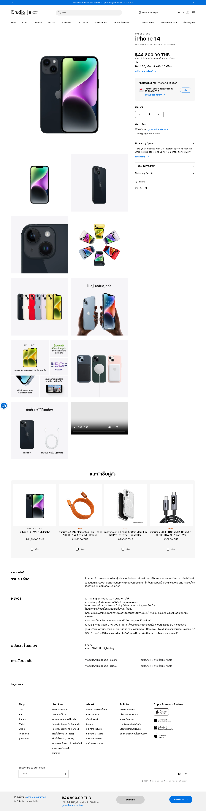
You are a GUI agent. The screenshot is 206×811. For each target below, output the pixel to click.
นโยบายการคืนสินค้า (129, 714)
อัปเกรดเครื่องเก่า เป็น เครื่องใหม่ (67, 743)
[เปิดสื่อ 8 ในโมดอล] (39, 368)
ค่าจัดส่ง (146, 58)
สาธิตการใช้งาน (59, 714)
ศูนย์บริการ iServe (94, 743)
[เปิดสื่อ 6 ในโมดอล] (39, 306)
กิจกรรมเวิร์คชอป (60, 709)
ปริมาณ (139, 106)
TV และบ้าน (24, 734)
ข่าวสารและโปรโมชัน (61, 748)
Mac (21, 709)
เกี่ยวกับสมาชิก (92, 719)
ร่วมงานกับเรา (92, 714)
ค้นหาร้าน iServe (93, 738)
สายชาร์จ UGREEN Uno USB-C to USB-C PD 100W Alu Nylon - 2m (171, 533)
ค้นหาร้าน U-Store (94, 734)
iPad (21, 714)
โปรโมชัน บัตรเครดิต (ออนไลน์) (66, 724)
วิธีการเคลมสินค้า (127, 709)
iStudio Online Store (159, 781)
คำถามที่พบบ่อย (126, 719)
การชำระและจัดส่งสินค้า (130, 724)
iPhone (22, 719)
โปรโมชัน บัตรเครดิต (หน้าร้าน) (65, 729)
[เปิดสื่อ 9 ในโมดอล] (99, 368)
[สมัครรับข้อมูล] (65, 774)
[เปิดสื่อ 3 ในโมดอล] (99, 182)
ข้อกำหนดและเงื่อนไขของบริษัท (133, 734)
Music (22, 729)
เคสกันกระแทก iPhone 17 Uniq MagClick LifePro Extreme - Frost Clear (125, 533)
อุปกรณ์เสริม (24, 738)
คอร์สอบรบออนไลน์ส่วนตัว (64, 719)
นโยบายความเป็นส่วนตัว (130, 729)
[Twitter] (140, 188)
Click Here (128, 3)
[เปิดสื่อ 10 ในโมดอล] (39, 430)
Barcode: (158, 44)
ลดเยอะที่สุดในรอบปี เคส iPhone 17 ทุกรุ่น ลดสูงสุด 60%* (103, 3)
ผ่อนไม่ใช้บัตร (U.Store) (63, 738)
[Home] (18, 13)
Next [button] (193, 2)
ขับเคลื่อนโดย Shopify (178, 781)
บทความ (56, 753)
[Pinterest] (145, 188)
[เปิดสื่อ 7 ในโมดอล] (99, 306)
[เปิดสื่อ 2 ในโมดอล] (39, 182)
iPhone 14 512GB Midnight (35, 532)
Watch (22, 724)
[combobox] (89, 12)
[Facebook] (136, 188)
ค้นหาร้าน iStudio (94, 729)
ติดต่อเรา (90, 724)
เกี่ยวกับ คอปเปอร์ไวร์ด (96, 709)
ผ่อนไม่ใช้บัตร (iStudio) (63, 734)
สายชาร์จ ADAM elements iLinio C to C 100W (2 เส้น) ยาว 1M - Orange (80, 533)
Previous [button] (12, 2)
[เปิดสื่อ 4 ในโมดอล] (39, 244)
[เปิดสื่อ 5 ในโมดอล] (99, 244)
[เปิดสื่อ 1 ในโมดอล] (69, 91)
